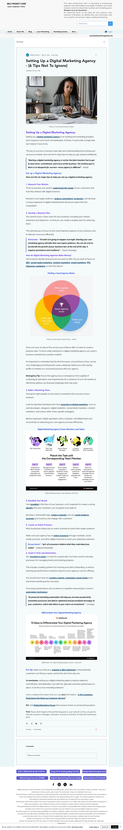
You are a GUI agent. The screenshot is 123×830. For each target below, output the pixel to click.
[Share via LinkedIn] (36, 723)
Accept (115, 827)
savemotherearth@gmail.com (101, 36)
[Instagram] (59, 784)
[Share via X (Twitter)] (31, 723)
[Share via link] (41, 723)
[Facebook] (53, 784)
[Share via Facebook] (27, 723)
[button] (104, 42)
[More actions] (96, 55)
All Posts (19, 42)
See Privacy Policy (77, 827)
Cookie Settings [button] (94, 827)
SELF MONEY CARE (16, 3)
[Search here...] (110, 24)
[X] (65, 784)
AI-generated (51, 801)
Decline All (105, 827)
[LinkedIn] (71, 784)
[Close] (121, 826)
